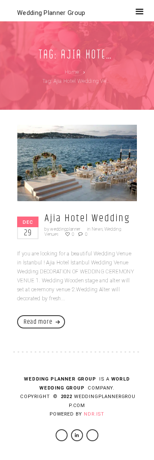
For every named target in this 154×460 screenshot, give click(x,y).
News (97, 229)
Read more (38, 321)
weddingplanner (65, 229)
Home (72, 72)
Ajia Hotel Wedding (87, 218)
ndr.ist (94, 414)
